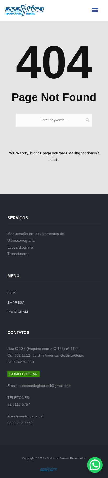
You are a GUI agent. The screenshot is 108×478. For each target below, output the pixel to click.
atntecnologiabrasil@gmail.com (46, 385)
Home (12, 293)
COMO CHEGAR (23, 374)
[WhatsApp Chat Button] (95, 465)
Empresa (16, 302)
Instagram (17, 312)
